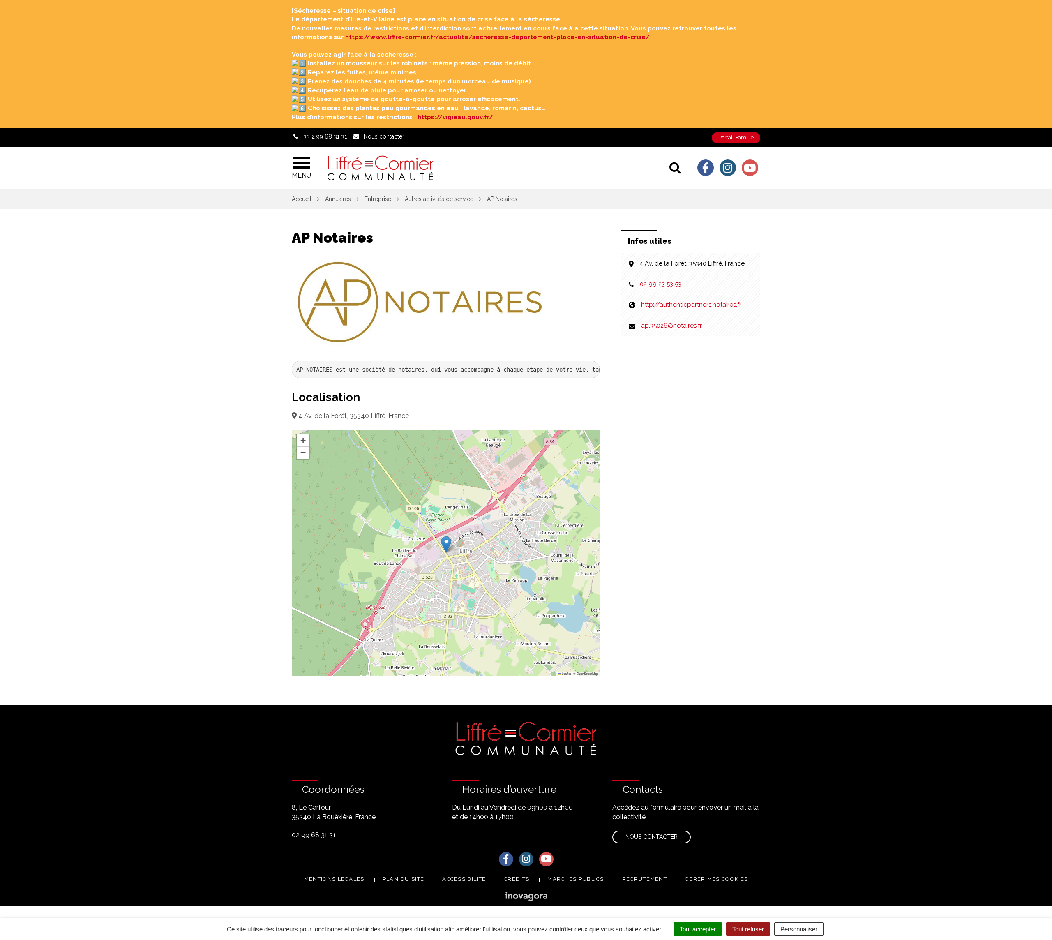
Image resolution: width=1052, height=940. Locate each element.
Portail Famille (736, 137)
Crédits (516, 879)
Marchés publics (575, 879)
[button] (446, 544)
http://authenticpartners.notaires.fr (691, 304)
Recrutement (644, 879)
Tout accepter (698, 929)
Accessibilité (464, 879)
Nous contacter (651, 837)
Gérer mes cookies (716, 879)
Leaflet (566, 673)
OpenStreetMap (587, 673)
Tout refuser (748, 929)
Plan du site (403, 879)
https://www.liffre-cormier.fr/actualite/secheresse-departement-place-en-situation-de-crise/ (497, 37)
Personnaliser (798, 929)
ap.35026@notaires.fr (671, 325)
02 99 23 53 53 (660, 284)
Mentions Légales (334, 879)
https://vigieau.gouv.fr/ (455, 117)
